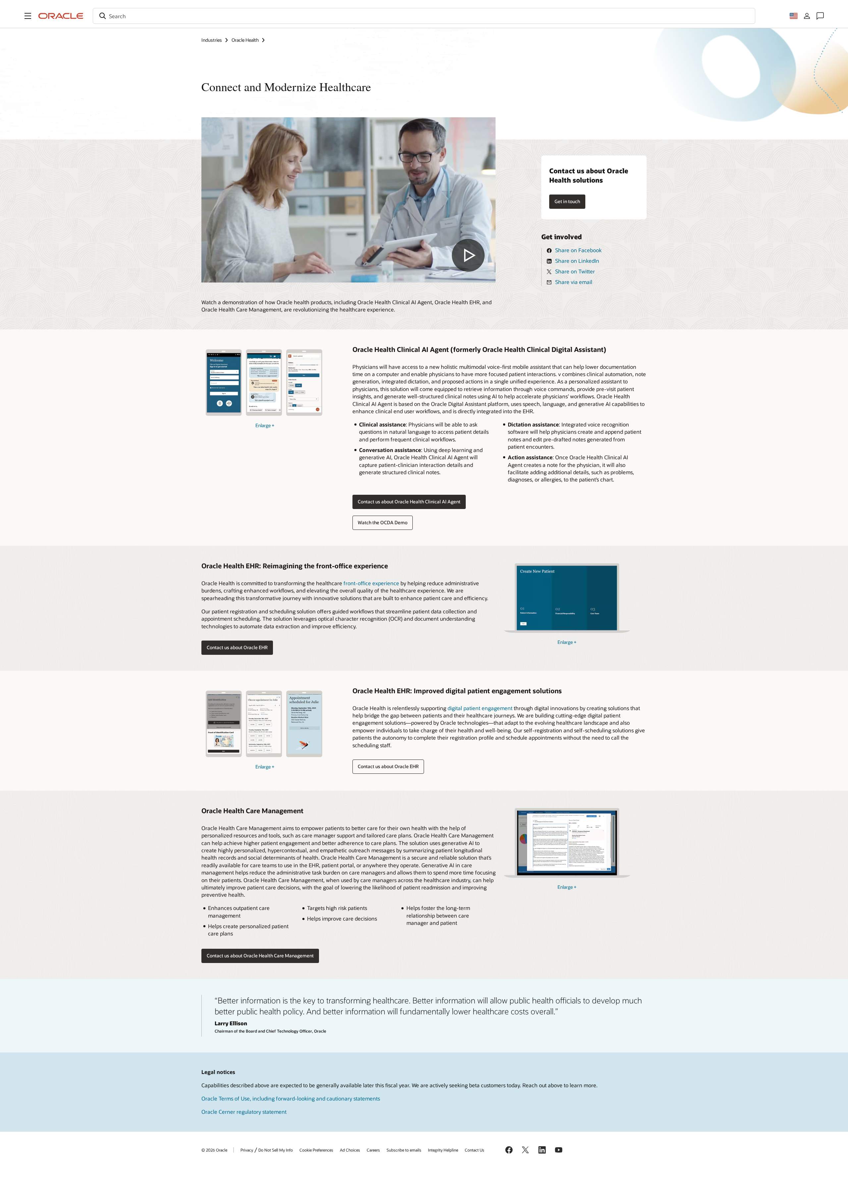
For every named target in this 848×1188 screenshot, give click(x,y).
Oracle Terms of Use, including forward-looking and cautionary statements (290, 1098)
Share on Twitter (575, 271)
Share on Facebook (578, 250)
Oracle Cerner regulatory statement (244, 1111)
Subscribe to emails (404, 1150)
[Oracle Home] (61, 16)
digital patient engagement (480, 708)
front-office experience (371, 583)
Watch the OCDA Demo (382, 522)
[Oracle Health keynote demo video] (348, 200)
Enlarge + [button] (264, 425)
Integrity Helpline (443, 1150)
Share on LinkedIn (577, 260)
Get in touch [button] (567, 201)
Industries (211, 40)
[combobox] (424, 16)
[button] (28, 16)
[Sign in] (807, 16)
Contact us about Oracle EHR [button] (237, 647)
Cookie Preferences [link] (316, 1150)
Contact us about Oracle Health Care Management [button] (260, 955)
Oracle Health (245, 40)
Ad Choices (350, 1150)
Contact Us (474, 1150)
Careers (373, 1150)
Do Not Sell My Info (275, 1150)
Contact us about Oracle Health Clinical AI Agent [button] (409, 501)
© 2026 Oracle (214, 1150)
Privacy (246, 1150)
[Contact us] (820, 16)
